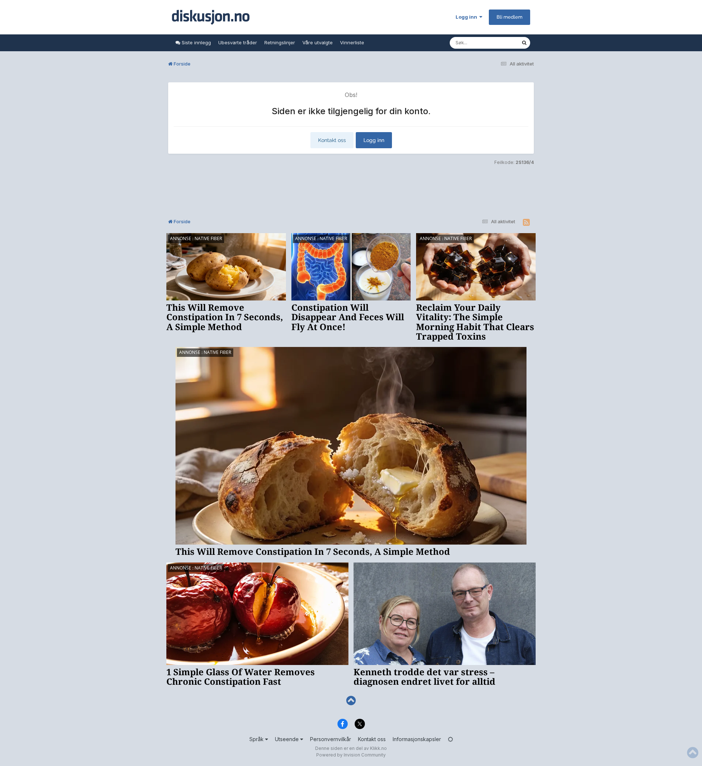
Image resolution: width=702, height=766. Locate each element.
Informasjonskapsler (417, 739)
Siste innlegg (195, 42)
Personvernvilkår (330, 739)
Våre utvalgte (317, 42)
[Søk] (524, 43)
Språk (257, 739)
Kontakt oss (332, 140)
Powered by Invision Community (351, 755)
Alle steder (499, 42)
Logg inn (467, 17)
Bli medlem (509, 17)
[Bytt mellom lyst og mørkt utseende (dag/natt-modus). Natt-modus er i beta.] (450, 739)
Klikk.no (378, 748)
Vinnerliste (352, 42)
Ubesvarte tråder (237, 42)
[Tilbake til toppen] (351, 700)
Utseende (287, 739)
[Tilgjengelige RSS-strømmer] (526, 222)
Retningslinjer (279, 42)
